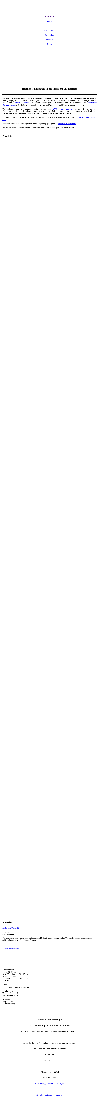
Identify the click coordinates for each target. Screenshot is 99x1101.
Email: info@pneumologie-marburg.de (49, 1083)
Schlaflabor (49, 35)
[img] (49, 7)
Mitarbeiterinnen (22, 103)
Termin (49, 44)
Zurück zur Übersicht (10, 928)
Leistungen (48, 30)
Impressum (60, 1095)
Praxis (49, 21)
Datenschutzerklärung (43, 1095)
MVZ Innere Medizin (62, 109)
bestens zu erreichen (67, 124)
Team (49, 26)
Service (48, 40)
